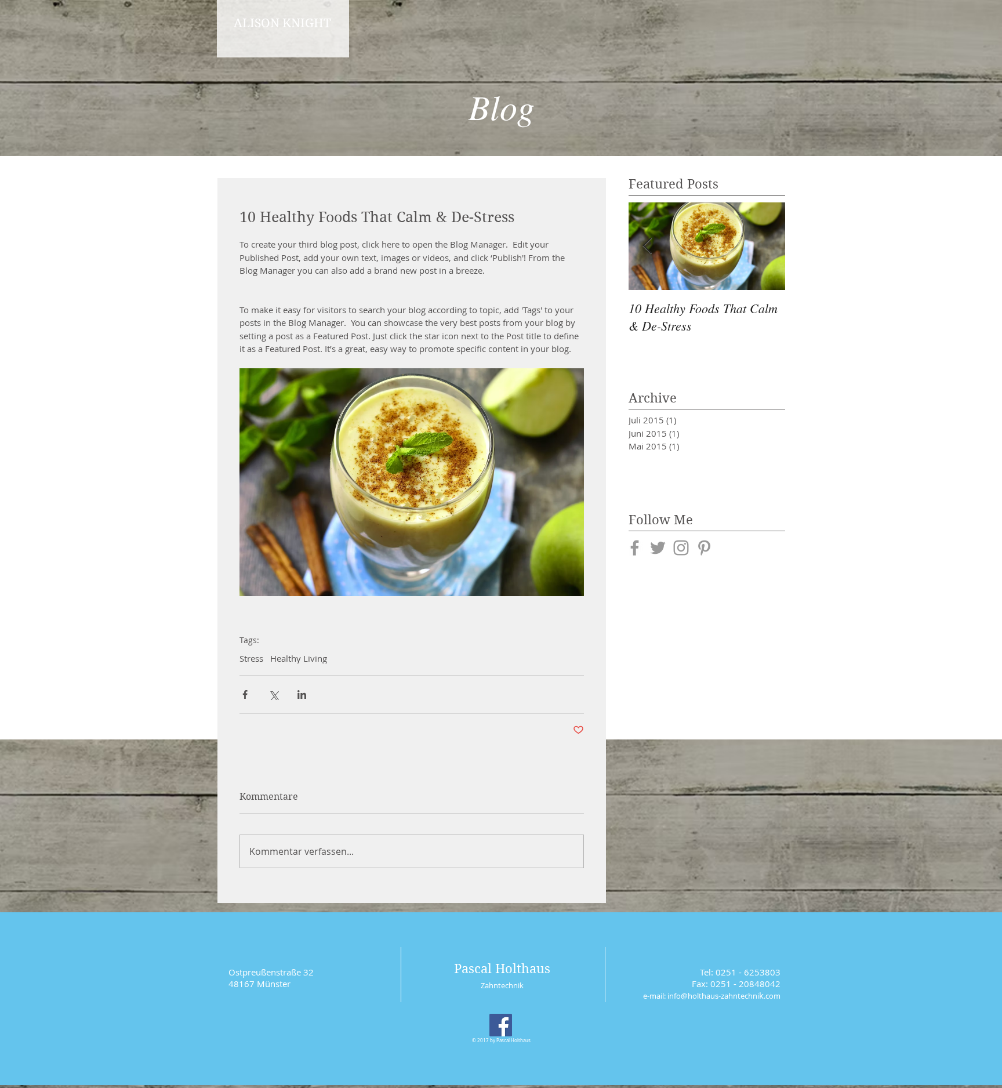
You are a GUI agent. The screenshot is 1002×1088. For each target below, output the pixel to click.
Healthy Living (298, 658)
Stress (251, 658)
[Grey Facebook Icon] (635, 548)
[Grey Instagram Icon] (681, 548)
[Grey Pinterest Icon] (704, 548)
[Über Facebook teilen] (245, 694)
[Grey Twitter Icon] (658, 548)
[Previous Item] (647, 246)
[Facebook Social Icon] (500, 1025)
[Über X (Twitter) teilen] (273, 694)
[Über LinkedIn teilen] (301, 694)
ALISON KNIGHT (282, 23)
